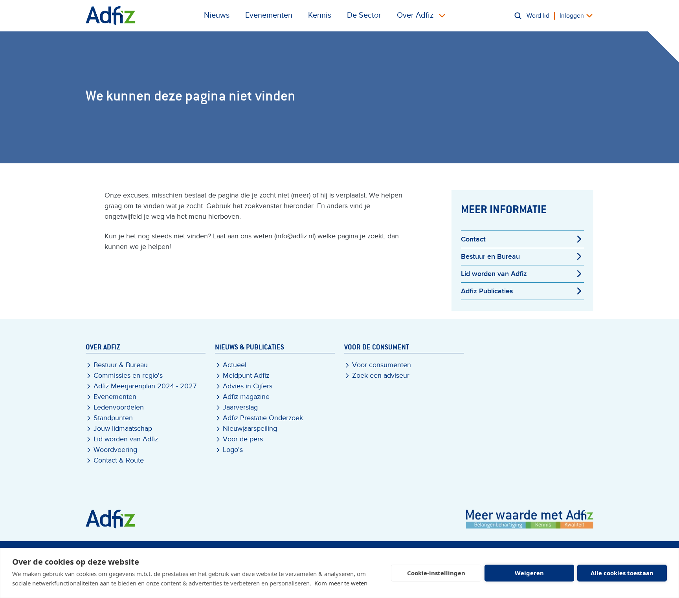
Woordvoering (115, 450)
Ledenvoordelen (119, 407)
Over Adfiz (415, 15)
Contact (473, 239)
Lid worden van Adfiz (494, 274)
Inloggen (572, 16)
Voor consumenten (381, 365)
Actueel (234, 365)
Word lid (538, 16)
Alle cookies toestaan (622, 573)
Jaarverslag (240, 407)
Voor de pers (243, 439)
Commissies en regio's (128, 375)
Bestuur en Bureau (490, 256)
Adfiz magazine (246, 397)
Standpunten (113, 418)
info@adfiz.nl (295, 236)
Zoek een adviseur (380, 375)
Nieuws (216, 15)
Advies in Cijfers (247, 386)
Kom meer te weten (340, 583)
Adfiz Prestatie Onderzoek (263, 418)
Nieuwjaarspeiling (250, 428)
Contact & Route (119, 460)
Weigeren (529, 573)
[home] (111, 15)
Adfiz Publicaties (487, 291)
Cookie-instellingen (436, 573)
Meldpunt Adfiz (246, 375)
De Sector (364, 15)
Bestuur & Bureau (121, 365)
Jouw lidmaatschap (123, 428)
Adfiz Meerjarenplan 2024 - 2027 (145, 386)
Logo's (233, 450)
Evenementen (268, 15)
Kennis (319, 15)
